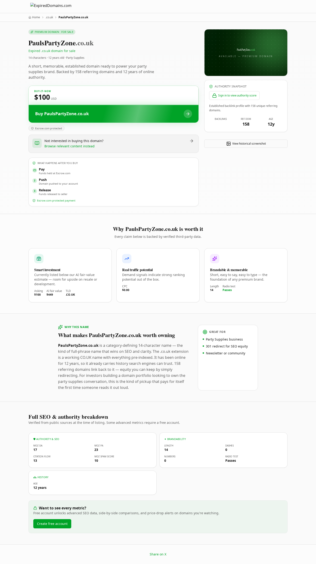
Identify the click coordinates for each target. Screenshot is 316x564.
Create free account (52, 523)
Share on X (158, 554)
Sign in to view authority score (237, 95)
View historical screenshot (249, 144)
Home (36, 17)
